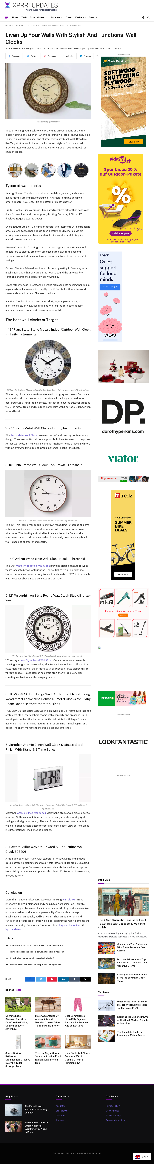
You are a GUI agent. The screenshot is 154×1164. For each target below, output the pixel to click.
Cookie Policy (112, 1111)
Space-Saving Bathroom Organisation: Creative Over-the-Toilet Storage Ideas (17, 1060)
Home (15, 17)
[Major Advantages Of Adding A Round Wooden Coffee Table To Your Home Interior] (48, 1004)
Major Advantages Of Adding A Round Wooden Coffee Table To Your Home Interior (47, 1020)
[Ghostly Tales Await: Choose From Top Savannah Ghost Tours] (106, 978)
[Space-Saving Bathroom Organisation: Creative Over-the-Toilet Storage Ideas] (18, 1042)
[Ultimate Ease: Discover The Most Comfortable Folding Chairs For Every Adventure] (18, 1004)
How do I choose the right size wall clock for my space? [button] (36, 952)
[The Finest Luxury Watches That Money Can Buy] (13, 1110)
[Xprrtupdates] (31, 7)
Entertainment (38, 17)
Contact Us (61, 1111)
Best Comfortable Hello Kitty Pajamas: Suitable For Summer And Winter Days (76, 1020)
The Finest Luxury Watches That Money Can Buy (36, 1109)
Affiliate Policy (113, 1115)
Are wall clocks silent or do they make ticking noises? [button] (35, 964)
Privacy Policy (113, 1106)
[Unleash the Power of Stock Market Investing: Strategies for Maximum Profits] (106, 1005)
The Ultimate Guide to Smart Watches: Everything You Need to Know (36, 1127)
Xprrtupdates (13, 929)
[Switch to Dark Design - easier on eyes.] (143, 17)
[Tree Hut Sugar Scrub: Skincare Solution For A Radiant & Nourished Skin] (48, 1042)
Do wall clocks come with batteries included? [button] (31, 958)
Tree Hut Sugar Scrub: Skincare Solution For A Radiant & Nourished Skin (48, 1058)
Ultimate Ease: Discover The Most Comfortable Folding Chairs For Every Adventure (16, 1022)
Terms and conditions (116, 1120)
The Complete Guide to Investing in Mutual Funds (131, 1034)
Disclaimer (61, 1115)
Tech (24, 17)
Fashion (79, 17)
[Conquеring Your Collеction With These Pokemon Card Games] (106, 948)
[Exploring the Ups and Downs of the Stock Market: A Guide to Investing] (106, 1021)
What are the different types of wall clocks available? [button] (36, 945)
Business (55, 17)
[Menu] (6, 17)
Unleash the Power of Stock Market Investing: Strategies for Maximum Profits (132, 1005)
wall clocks (68, 899)
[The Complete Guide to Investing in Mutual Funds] (106, 1036)
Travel (68, 17)
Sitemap (60, 1120)
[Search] (148, 17)
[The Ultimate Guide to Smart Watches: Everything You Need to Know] (13, 1126)
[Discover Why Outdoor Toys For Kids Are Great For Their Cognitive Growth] (106, 963)
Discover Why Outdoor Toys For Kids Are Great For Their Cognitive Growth (132, 962)
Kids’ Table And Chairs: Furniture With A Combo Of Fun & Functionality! (77, 1058)
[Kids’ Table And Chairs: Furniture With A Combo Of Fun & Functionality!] (78, 1042)
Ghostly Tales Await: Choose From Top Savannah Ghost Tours (132, 977)
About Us (60, 1106)
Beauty (93, 17)
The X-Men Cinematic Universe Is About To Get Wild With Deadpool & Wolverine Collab (122, 924)
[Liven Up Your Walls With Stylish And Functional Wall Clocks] (48, 91)
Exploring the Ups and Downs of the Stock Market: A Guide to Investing (132, 1020)
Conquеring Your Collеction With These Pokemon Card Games (132, 947)
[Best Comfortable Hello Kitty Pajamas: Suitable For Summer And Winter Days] (78, 1004)
